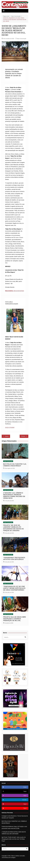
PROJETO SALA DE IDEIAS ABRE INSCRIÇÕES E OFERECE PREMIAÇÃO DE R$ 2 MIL (14, 618)
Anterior (7, 436)
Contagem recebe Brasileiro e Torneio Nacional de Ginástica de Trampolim (15, 816)
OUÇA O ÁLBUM (9, 427)
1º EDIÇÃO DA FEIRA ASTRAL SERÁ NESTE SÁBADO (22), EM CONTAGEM (14, 832)
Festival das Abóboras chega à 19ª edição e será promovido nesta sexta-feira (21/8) (14, 827)
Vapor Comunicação (21, 38)
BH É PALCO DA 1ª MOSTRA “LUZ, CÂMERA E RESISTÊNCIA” (14, 822)
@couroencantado (14, 290)
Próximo (23, 436)
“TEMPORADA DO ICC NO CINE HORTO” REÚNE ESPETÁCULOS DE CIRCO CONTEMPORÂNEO (14, 588)
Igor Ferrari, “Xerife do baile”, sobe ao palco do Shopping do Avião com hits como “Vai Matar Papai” (14, 839)
